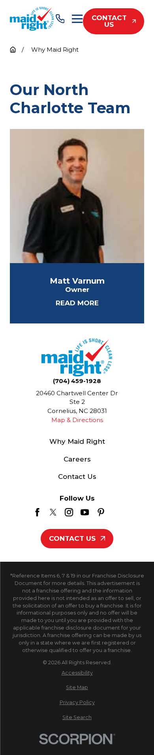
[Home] (32, 19)
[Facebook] (37, 512)
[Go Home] (13, 49)
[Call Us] (60, 18)
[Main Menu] (77, 18)
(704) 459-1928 (77, 381)
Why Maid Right (77, 441)
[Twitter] (53, 512)
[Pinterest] (101, 512)
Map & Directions (77, 420)
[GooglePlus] (117, 512)
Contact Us (109, 21)
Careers (77, 459)
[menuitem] (77, 673)
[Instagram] (69, 512)
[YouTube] (85, 512)
